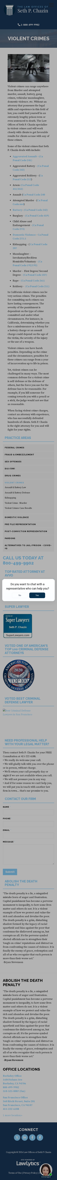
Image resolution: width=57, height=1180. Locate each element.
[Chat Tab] (28, 590)
